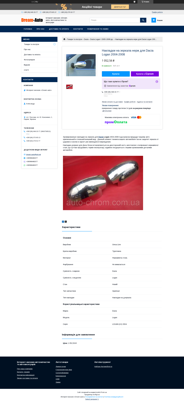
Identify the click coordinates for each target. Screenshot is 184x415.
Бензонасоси (61, 376)
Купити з (140, 74)
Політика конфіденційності (113, 397)
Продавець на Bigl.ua (92, 394)
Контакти (78, 29)
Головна (28, 29)
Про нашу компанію (25, 369)
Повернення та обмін (97, 29)
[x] (66, 222)
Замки (58, 382)
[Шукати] (143, 20)
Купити (115, 74)
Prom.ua (104, 392)
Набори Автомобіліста (103, 366)
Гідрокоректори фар (64, 370)
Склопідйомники (62, 373)
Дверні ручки (61, 366)
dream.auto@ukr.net (33, 154)
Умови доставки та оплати (27, 378)
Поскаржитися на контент (94, 397)
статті (26, 70)
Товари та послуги (74, 39)
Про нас (40, 29)
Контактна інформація (25, 375)
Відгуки (27, 65)
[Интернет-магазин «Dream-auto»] (32, 21)
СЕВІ (57, 379)
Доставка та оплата (59, 29)
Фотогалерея (29, 60)
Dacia (86, 39)
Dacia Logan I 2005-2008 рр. (101, 39)
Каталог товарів (23, 372)
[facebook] (63, 222)
